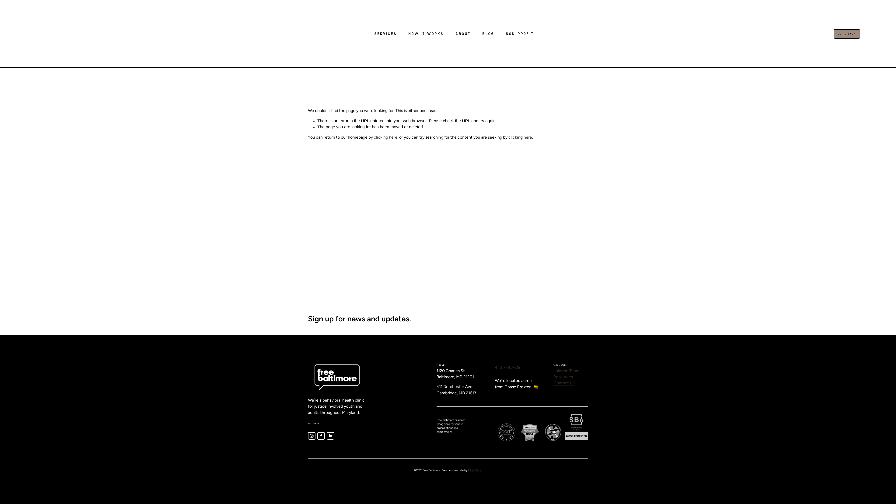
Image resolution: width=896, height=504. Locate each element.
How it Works (426, 34)
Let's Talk (847, 34)
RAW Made (475, 470)
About (463, 34)
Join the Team (566, 370)
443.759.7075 (507, 367)
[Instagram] (311, 436)
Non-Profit (520, 34)
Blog (488, 34)
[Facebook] (321, 436)
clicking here (385, 137)
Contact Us (563, 382)
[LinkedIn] (330, 436)
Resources (563, 376)
